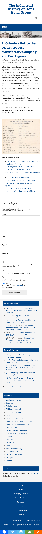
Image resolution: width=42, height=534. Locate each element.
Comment (6, 214)
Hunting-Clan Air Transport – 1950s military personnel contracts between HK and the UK (21, 340)
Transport (9, 458)
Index (21, 489)
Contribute (21, 506)
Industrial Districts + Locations (17, 424)
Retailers (9, 446)
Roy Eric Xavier (12, 308)
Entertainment (11, 406)
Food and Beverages (14, 412)
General (4, 62)
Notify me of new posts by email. (14, 280)
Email (4, 245)
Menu (4, 27)
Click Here (34, 474)
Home (21, 485)
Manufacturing (11, 427)
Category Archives (21, 494)
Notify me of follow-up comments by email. (19, 273)
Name (5, 237)
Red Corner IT (25, 520)
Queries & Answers (11, 350)
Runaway (37, 520)
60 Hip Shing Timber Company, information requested (18, 356)
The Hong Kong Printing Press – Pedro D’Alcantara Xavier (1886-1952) (21, 310)
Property (9, 440)
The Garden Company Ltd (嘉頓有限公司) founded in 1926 (21, 334)
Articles (36, 60)
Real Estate (10, 443)
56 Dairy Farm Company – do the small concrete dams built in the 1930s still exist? (21, 380)
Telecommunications (14, 452)
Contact (21, 515)
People (9, 437)
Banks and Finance (13, 400)
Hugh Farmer (25, 60)
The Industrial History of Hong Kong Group (21, 8)
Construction (11, 403)
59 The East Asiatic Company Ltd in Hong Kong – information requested (22, 361)
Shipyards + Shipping (14, 449)
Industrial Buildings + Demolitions (19, 421)
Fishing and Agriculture (15, 409)
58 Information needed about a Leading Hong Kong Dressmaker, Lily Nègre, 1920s (21, 367)
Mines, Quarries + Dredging (16, 430)
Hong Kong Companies (15, 418)
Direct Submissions (21, 510)
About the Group (21, 498)
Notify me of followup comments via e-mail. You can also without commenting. (19, 285)
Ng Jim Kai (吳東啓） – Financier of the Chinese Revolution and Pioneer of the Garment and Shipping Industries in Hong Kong (21, 319)
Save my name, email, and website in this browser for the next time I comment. (21, 266)
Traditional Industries (14, 455)
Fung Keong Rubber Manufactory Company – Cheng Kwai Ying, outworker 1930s (21, 327)
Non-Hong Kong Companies (18, 62)
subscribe (19, 286)
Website (5, 253)
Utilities (9, 461)
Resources (21, 502)
